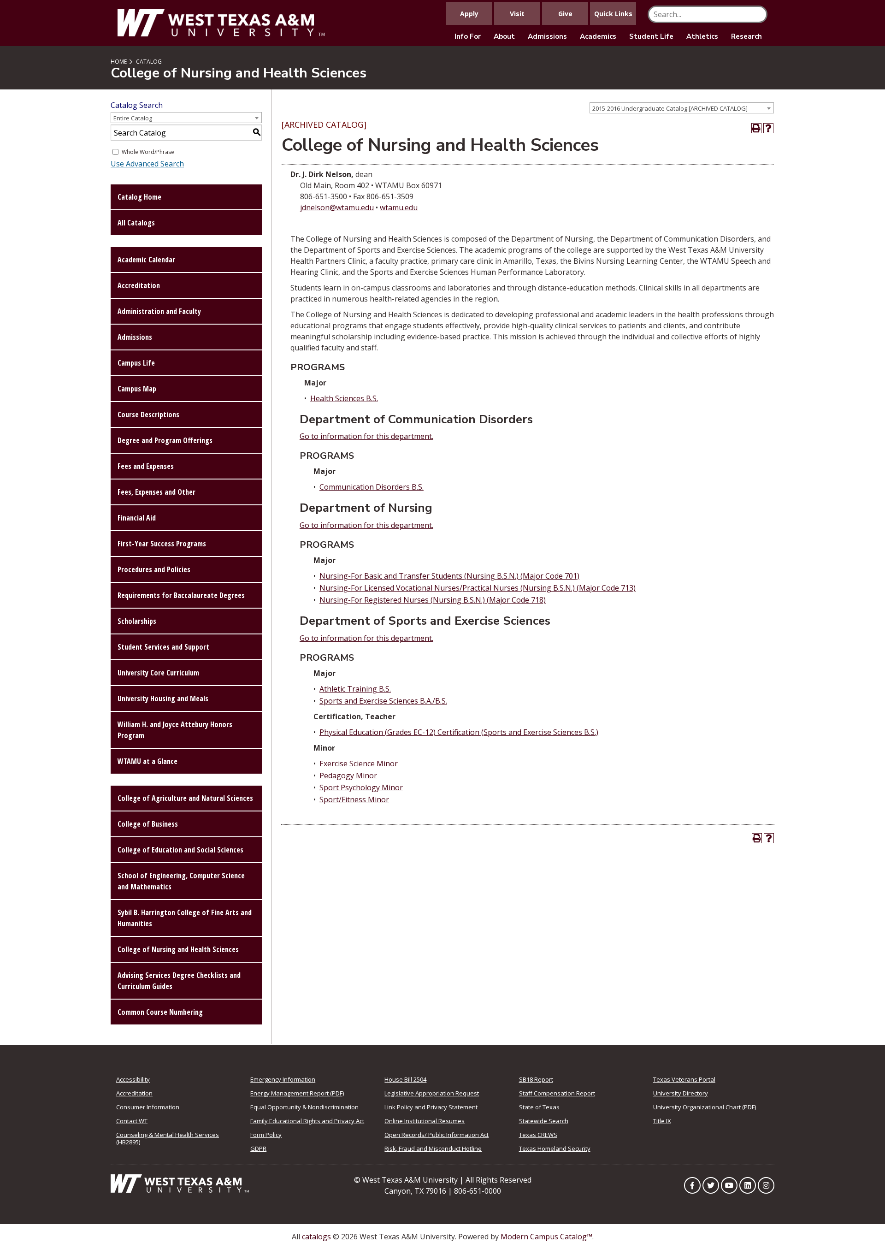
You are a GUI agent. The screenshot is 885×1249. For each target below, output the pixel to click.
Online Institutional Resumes (424, 1121)
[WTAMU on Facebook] (692, 1185)
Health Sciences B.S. (344, 398)
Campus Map (137, 389)
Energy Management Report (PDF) (297, 1093)
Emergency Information (282, 1079)
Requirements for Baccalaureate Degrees (181, 595)
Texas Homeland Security (554, 1148)
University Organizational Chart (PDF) (704, 1107)
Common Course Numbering (160, 1012)
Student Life (651, 36)
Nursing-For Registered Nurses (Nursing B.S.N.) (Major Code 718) (432, 600)
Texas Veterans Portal (684, 1079)
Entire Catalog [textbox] (132, 118)
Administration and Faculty (159, 311)
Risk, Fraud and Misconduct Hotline (433, 1148)
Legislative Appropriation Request (431, 1093)
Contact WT (132, 1121)
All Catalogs (136, 223)
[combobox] (682, 107)
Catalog (149, 61)
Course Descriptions (148, 414)
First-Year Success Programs (162, 544)
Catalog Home (139, 197)
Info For (467, 36)
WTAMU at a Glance (147, 761)
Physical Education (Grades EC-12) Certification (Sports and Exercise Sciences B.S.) (458, 732)
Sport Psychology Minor (361, 787)
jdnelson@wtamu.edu (337, 207)
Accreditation (139, 285)
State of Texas (539, 1107)
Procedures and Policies (154, 569)
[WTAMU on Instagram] (766, 1185)
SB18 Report (536, 1079)
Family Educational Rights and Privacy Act (307, 1121)
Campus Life (136, 363)
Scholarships (137, 621)
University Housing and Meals (163, 698)
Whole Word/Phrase (148, 152)
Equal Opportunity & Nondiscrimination (304, 1107)
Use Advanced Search (147, 164)
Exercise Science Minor (358, 763)
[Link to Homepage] (180, 1183)
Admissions (547, 36)
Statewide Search (543, 1121)
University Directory (680, 1093)
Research (746, 36)
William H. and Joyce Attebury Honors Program (175, 729)
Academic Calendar (146, 260)
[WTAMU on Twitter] (710, 1185)
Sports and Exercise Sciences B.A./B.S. (383, 701)
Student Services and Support (163, 647)
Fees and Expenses (146, 466)
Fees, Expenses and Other (156, 492)
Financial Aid (137, 518)
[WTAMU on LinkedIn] (747, 1185)
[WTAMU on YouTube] (729, 1185)
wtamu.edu (399, 207)
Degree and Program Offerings (165, 440)
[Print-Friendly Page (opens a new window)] (756, 128)
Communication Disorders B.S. (371, 487)
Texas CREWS (538, 1135)
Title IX (662, 1121)
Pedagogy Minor (348, 775)
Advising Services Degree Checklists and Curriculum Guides (179, 980)
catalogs (316, 1236)
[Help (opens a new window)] (768, 128)
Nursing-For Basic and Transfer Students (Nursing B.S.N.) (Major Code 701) (449, 576)
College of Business (148, 824)
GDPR (258, 1148)
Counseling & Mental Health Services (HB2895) (167, 1138)
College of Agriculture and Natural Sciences (185, 798)
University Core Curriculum (158, 673)
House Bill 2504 (405, 1079)
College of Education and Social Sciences (180, 850)
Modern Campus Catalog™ (546, 1236)
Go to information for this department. (366, 436)
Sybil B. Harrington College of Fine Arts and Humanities (185, 918)
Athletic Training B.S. (355, 689)
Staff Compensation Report (557, 1093)
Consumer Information (147, 1107)
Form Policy (266, 1135)
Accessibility (133, 1079)
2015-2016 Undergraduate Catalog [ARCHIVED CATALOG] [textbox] (670, 108)
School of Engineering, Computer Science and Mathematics (181, 881)
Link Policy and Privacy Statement (431, 1107)
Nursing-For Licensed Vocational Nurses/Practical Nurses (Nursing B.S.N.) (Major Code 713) (477, 588)
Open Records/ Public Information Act (436, 1135)
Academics (598, 36)
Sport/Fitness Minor (354, 799)
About (504, 36)
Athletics (702, 36)
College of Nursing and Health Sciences (178, 949)
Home (119, 61)
